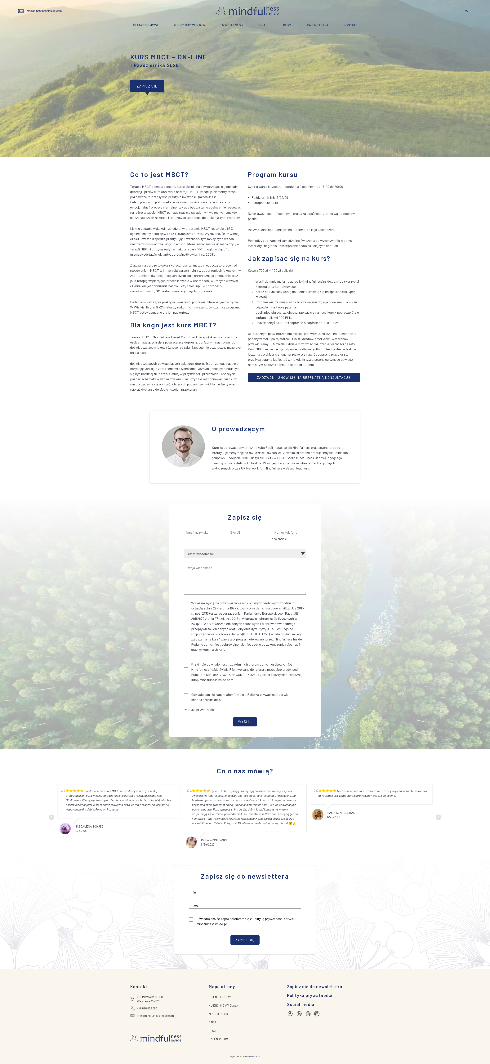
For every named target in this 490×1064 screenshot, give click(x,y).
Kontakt (350, 25)
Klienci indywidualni (189, 25)
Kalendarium (317, 25)
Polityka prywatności (199, 709)
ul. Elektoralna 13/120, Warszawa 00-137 (150, 999)
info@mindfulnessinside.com (44, 10)
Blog (287, 25)
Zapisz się (147, 86)
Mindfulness (232, 25)
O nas (262, 25)
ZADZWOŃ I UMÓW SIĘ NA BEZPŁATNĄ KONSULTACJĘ (304, 377)
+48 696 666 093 (147, 1008)
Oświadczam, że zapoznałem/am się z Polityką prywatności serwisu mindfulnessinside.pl (246, 921)
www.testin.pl (253, 1056)
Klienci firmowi (145, 25)
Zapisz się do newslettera (314, 986)
